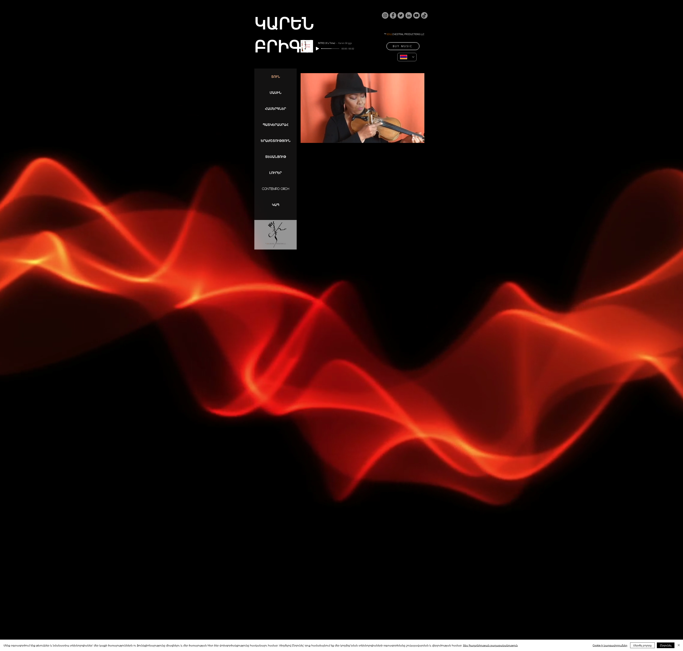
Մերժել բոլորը (642, 645)
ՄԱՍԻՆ (275, 92)
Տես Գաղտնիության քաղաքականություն (490, 645)
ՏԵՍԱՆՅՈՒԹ (275, 156)
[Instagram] (385, 15)
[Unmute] (311, 155)
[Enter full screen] (419, 155)
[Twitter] (401, 15)
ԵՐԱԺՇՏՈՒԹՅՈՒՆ (275, 140)
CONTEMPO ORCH (275, 188)
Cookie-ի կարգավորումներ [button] (610, 645)
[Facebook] (393, 15)
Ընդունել (665, 645)
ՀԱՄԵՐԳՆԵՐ (275, 108)
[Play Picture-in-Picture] (413, 155)
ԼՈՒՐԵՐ (275, 172)
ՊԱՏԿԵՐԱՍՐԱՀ (275, 124)
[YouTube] (416, 15)
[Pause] (305, 155)
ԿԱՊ (275, 204)
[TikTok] (424, 15)
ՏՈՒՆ (275, 76)
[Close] (679, 645)
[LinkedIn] (408, 15)
